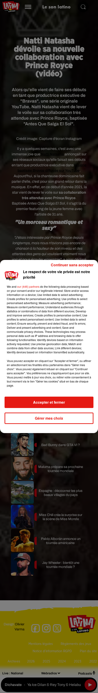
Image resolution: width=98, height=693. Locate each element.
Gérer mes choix (49, 418)
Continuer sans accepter (72, 264)
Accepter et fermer (49, 402)
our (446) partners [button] (28, 286)
